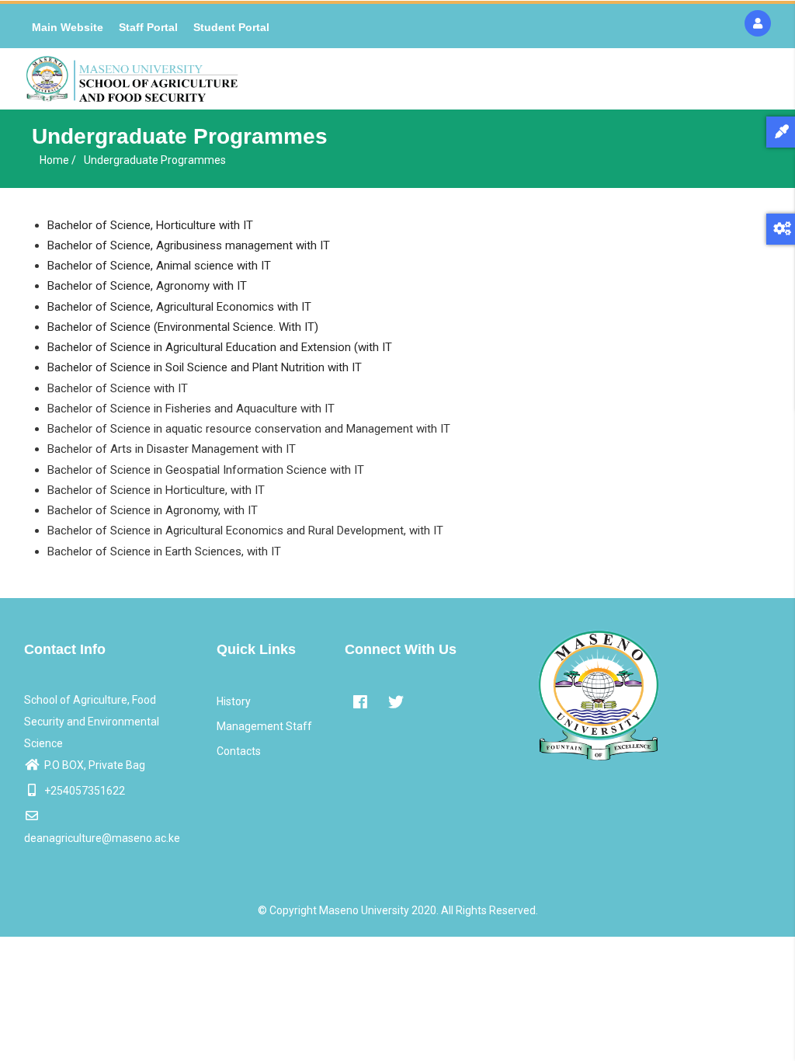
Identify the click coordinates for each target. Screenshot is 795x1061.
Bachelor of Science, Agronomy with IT (147, 286)
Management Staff (264, 726)
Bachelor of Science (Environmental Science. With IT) (182, 327)
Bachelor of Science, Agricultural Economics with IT (179, 307)
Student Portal (231, 27)
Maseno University (364, 910)
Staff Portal (148, 27)
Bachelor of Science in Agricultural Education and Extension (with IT (219, 347)
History (234, 701)
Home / (58, 160)
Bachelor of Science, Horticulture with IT (150, 225)
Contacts (239, 751)
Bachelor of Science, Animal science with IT (159, 266)
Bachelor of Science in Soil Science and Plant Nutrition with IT (204, 367)
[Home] (132, 79)
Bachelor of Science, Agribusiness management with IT (188, 245)
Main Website (67, 27)
